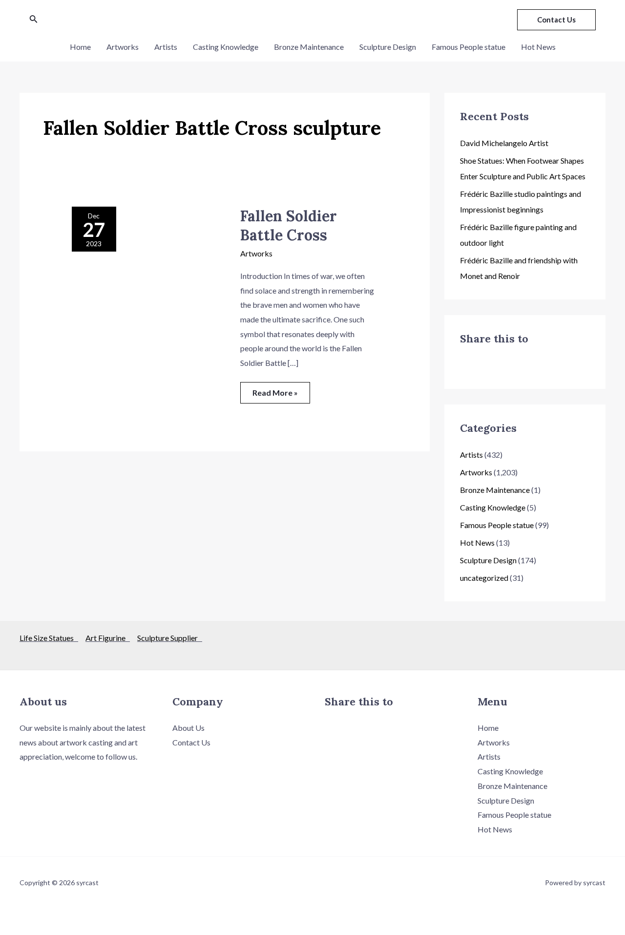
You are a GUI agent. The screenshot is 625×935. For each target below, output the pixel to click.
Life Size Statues (49, 637)
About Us (188, 727)
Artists (165, 46)
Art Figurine (107, 637)
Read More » (275, 389)
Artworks (122, 46)
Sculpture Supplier (169, 637)
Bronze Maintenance (309, 46)
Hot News (538, 46)
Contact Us (191, 742)
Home (80, 46)
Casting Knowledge (225, 46)
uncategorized (484, 577)
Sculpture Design (387, 46)
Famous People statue (468, 46)
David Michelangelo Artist (504, 143)
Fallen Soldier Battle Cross (288, 225)
